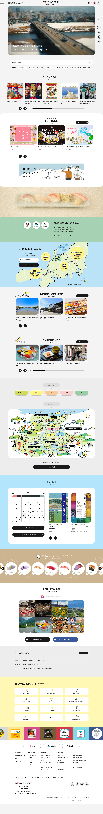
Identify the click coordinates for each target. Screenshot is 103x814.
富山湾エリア (44, 757)
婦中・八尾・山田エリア (47, 767)
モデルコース (18, 762)
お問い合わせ (25, 777)
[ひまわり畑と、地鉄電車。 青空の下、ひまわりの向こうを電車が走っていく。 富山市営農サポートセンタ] (60, 608)
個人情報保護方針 (49, 797)
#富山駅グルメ (32, 67)
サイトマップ (85, 797)
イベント (17, 765)
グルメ (51, 393)
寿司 (27, 226)
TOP (24, 788)
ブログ (59, 767)
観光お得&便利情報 (77, 755)
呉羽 (29, 433)
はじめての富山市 (19, 752)
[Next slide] (25, 108)
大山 (72, 446)
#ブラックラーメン (49, 67)
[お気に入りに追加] (35, 145)
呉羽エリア (44, 760)
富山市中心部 (73, 428)
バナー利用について (72, 797)
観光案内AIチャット (62, 769)
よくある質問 (61, 762)
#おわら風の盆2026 (22, 67)
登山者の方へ (76, 762)
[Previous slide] (20, 108)
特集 (16, 759)
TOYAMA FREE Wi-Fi (63, 757)
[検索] (89, 62)
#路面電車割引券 (86, 67)
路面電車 (45, 226)
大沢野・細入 (50, 442)
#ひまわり (58, 67)
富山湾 (41, 415)
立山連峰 (36, 226)
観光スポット (21, 393)
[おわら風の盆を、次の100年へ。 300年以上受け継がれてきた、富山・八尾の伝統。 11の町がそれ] (27, 608)
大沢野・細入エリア (46, 762)
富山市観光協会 (35, 777)
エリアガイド (44, 769)
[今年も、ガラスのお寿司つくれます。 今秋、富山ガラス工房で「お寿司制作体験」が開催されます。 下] (43, 625)
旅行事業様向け (46, 777)
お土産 (66, 393)
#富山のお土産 (40, 67)
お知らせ (17, 777)
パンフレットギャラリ (63, 765)
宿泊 (82, 393)
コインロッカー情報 (77, 757)
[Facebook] (98, 37)
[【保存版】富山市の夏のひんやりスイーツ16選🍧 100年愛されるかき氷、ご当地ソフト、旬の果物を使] (76, 625)
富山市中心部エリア (46, 755)
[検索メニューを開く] (98, 3)
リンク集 (79, 797)
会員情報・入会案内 (58, 777)
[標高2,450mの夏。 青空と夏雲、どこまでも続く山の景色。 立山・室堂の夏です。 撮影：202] (27, 625)
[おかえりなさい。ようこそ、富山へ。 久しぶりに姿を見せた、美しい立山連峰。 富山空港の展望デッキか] (76, 608)
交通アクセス (61, 755)
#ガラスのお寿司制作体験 (75, 67)
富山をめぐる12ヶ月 (20, 756)
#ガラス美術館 (65, 67)
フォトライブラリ (77, 765)
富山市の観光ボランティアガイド (80, 760)
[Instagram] (98, 32)
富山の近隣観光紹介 (77, 767)
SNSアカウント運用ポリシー (60, 797)
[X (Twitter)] (98, 27)
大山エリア (44, 765)
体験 (36, 393)
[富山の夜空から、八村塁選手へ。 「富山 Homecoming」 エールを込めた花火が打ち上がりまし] (43, 608)
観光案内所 (60, 760)
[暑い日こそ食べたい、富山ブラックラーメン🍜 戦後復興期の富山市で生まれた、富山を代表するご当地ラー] (60, 625)
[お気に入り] (94, 3)
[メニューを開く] (2, 3)
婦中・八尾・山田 (34, 447)
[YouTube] (98, 41)
